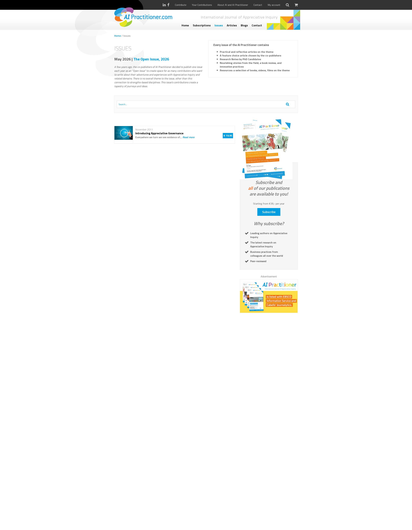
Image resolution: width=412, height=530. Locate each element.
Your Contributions (202, 5)
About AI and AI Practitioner (232, 5)
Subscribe (269, 211)
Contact (257, 5)
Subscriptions (202, 25)
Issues (219, 25)
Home (185, 25)
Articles (232, 25)
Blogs (244, 25)
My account (274, 5)
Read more (188, 137)
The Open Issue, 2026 (151, 59)
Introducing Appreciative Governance (159, 133)
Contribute (180, 5)
